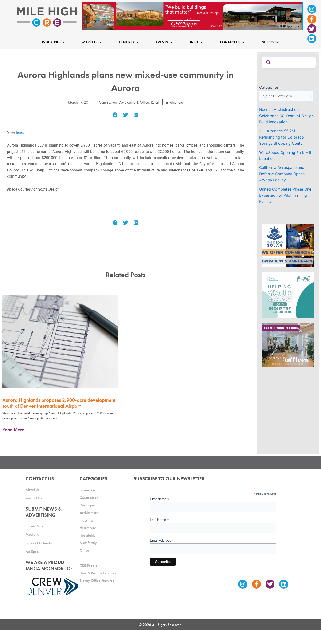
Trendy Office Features (97, 580)
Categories (269, 87)
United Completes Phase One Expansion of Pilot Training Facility (285, 195)
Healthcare (88, 527)
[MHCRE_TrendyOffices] (288, 344)
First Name (159, 499)
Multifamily (88, 542)
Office (144, 102)
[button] (115, 115)
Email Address (162, 540)
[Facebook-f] (311, 19)
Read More (13, 430)
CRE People (88, 565)
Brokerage (87, 490)
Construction (108, 102)
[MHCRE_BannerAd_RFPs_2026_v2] (192, 15)
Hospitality (88, 535)
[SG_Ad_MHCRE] (288, 294)
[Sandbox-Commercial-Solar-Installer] (288, 245)
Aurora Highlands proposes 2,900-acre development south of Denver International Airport (58, 403)
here (19, 132)
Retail (155, 102)
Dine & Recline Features (98, 572)
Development (128, 102)
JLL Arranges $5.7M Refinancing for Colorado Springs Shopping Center (281, 137)
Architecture (89, 512)
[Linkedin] (311, 38)
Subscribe (270, 42)
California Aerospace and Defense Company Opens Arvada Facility (282, 173)
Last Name (159, 520)
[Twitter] (311, 28)
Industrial (87, 520)
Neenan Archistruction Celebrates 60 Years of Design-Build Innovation (287, 115)
